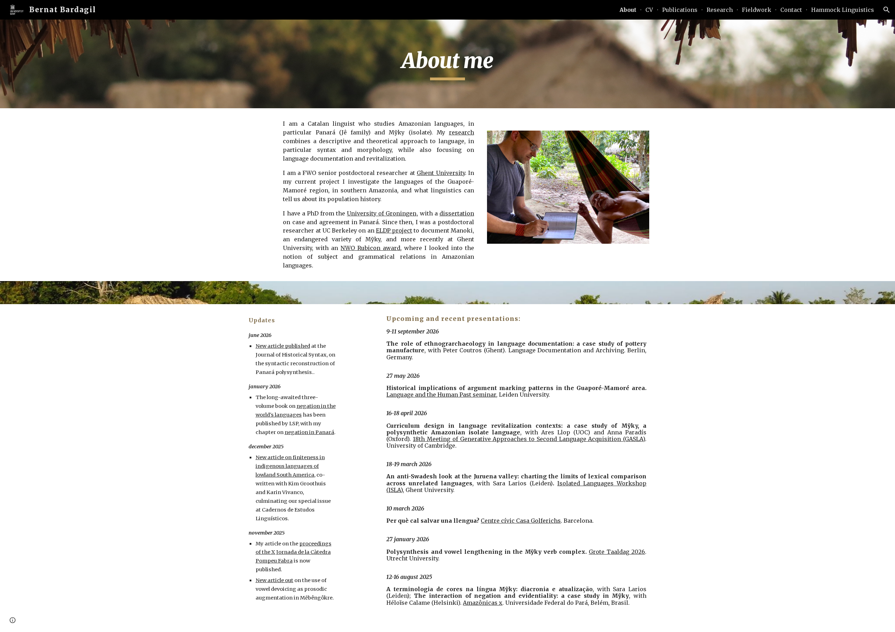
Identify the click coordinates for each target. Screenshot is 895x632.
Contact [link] (791, 9)
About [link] (628, 9)
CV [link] (649, 9)
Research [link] (720, 9)
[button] (886, 9)
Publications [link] (679, 9)
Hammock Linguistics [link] (842, 9)
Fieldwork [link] (756, 9)
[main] (447, 64)
